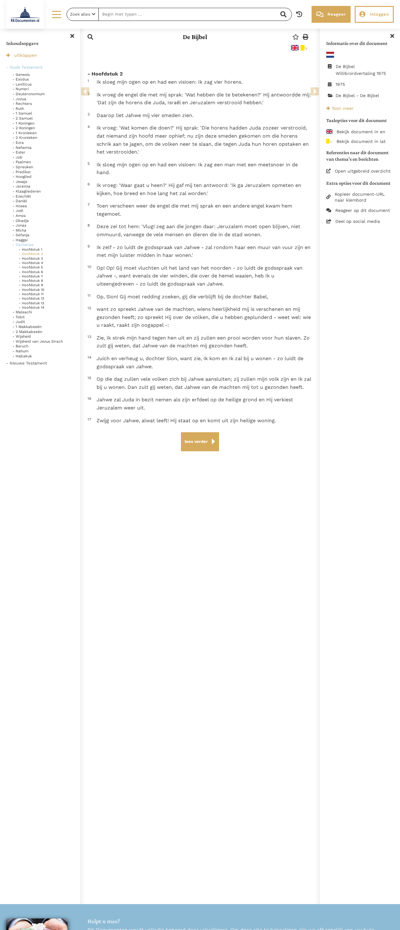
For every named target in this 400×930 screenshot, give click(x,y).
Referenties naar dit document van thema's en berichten (357, 155)
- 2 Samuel (22, 118)
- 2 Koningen (23, 128)
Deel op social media (357, 221)
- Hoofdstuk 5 (31, 267)
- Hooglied (22, 176)
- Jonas (19, 225)
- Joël (17, 210)
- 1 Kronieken (24, 133)
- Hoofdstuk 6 (31, 272)
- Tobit (18, 317)
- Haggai (20, 240)
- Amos (19, 215)
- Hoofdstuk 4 (31, 263)
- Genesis (21, 74)
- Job (17, 157)
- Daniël (19, 201)
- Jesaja (19, 181)
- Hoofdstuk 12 (31, 298)
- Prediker (21, 172)
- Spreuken (22, 167)
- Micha (19, 230)
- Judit (18, 322)
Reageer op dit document (362, 210)
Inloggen (379, 14)
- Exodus (20, 79)
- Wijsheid (21, 336)
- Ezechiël (21, 196)
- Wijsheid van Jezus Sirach (37, 341)
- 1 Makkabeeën (27, 327)
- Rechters (22, 103)
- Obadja (20, 220)
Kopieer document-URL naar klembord (360, 197)
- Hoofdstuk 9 (31, 285)
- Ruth (18, 108)
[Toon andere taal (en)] (295, 48)
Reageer (337, 14)
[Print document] (305, 37)
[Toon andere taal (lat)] (304, 48)
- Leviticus (22, 84)
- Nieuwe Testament (26, 363)
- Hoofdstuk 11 (31, 294)
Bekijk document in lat (361, 141)
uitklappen (25, 55)
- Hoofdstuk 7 (31, 276)
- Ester (18, 152)
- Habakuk (22, 356)
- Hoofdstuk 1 (30, 249)
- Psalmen (21, 162)
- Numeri (20, 89)
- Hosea (19, 206)
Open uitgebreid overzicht (363, 171)
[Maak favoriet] (295, 37)
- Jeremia (21, 186)
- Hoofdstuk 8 (31, 281)
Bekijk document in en (361, 131)
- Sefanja (20, 235)
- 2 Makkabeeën (27, 332)
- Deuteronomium (28, 94)
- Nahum (20, 351)
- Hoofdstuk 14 (31, 308)
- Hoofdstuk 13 (31, 303)
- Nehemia (22, 147)
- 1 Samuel (22, 113)
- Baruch (20, 346)
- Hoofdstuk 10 (31, 290)
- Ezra (18, 142)
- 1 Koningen (23, 123)
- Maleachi (22, 312)
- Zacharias (22, 244)
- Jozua (19, 99)
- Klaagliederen (26, 191)
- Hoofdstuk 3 (31, 259)
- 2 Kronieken (24, 137)
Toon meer (342, 108)
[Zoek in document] (90, 37)
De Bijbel (195, 37)
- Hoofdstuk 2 (31, 254)
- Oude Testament (24, 67)
